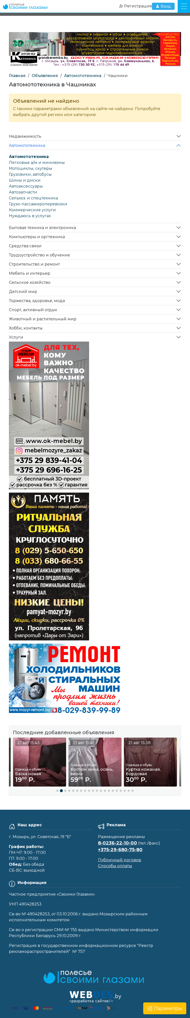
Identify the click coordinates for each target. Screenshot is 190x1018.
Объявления (45, 75)
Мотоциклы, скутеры (30, 168)
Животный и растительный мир (42, 319)
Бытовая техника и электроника (42, 227)
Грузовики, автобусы (30, 174)
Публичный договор (119, 860)
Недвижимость (25, 136)
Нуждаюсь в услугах (30, 215)
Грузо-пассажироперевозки (38, 204)
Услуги (16, 337)
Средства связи (25, 246)
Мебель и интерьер (29, 273)
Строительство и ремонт (34, 264)
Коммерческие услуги (32, 210)
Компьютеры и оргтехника (37, 236)
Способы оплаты (115, 866)
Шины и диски (25, 180)
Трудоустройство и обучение (39, 255)
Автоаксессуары (26, 186)
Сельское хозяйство (29, 282)
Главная (17, 75)
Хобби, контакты (26, 328)
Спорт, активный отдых (33, 309)
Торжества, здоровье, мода (37, 300)
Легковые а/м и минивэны (37, 162)
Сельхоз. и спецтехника (33, 198)
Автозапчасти (23, 192)
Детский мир (23, 291)
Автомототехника (82, 75)
